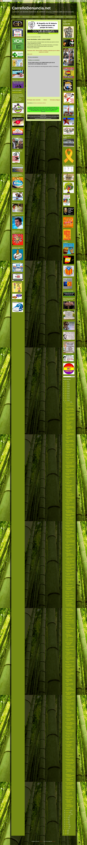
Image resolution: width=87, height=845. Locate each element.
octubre (67, 812)
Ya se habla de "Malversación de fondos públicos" (69, 805)
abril (66, 822)
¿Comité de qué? (68, 585)
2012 (66, 395)
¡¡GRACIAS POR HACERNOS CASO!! (70, 449)
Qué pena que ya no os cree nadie (69, 486)
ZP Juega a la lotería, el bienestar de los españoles (69, 715)
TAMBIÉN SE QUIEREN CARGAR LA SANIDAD (69, 775)
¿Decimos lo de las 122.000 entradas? (69, 760)
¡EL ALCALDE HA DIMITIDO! (68, 452)
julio (66, 817)
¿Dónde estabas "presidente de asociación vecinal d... (69, 771)
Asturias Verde (35, 16)
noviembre (68, 810)
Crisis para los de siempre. (68, 613)
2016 (66, 388)
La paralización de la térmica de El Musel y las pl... (69, 507)
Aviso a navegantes (69, 602)
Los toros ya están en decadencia (69, 568)
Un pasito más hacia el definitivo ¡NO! (70, 559)
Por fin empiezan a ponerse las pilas (69, 520)
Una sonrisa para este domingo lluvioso (69, 763)
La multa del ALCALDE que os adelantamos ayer (70, 541)
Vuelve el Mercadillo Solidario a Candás (69, 409)
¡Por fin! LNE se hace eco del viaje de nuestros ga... (69, 470)
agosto (67, 815)
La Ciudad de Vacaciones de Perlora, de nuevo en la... (69, 689)
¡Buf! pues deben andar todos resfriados (68, 643)
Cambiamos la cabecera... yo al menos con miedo (69, 707)
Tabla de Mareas (25, 16)
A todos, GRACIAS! (69, 639)
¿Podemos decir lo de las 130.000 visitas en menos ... (69, 580)
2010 (66, 398)
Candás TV (50, 16)
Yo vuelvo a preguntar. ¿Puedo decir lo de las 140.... (70, 415)
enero (67, 828)
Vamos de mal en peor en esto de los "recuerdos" (70, 697)
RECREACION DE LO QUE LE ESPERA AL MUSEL (70, 466)
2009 (66, 400)
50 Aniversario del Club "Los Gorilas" (69, 797)
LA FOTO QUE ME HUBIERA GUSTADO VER (69, 779)
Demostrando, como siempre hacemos (69, 620)
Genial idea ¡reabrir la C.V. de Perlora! (69, 577)
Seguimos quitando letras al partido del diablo (69, 441)
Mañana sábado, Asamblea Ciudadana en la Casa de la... (69, 801)
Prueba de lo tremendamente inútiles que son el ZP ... (69, 555)
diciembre (68, 402)
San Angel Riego (68, 480)
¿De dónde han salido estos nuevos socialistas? (69, 588)
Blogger (53, 841)
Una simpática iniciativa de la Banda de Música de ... (70, 605)
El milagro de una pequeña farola (69, 754)
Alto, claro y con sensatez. (68, 736)
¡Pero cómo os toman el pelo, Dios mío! (69, 455)
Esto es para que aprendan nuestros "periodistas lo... (69, 494)
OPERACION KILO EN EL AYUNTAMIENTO (70, 498)
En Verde (43, 16)
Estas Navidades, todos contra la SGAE (68, 680)
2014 (66, 391)
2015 (66, 390)
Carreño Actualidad (59, 16)
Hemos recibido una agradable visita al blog (69, 434)
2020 (66, 381)
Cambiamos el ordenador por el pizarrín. (69, 653)
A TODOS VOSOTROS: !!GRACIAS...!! (68, 711)
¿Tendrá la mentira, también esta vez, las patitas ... (69, 631)
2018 (66, 384)
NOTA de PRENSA (69, 640)
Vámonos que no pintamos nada (68, 733)
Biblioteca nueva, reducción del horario (68, 794)
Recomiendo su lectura (68, 548)
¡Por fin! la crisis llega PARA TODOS (69, 571)
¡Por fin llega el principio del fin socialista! (68, 745)
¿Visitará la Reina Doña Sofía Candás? (69, 423)
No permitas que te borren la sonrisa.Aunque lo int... (69, 405)
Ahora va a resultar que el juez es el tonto (69, 684)
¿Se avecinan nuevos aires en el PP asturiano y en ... (69, 462)
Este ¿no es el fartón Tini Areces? (69, 701)
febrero (67, 826)
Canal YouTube (69, 16)
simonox (41, 841)
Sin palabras (68, 625)
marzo (67, 824)
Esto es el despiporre (69, 598)
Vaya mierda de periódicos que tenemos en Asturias (70, 511)
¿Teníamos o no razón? (68, 438)
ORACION (67, 808)
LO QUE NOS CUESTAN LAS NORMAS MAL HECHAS (68, 427)
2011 (66, 397)
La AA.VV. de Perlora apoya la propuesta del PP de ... (69, 536)
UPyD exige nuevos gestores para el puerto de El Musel (69, 787)
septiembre (68, 814)
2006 (66, 833)
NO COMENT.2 (68, 664)
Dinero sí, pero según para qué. (69, 431)
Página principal (16, 16)
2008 (66, 830)
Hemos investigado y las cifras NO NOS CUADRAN (69, 674)
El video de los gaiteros (68, 483)
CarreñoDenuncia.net (31, 8)
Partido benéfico (68, 655)
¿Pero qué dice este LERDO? (69, 791)
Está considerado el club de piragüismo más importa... (69, 783)
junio (67, 819)
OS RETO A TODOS (17, 92)
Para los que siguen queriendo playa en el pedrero (69, 719)
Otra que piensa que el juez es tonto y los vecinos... (70, 658)
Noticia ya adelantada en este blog (69, 565)
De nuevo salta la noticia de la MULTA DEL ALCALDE (69, 723)
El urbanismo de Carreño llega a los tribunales (69, 532)
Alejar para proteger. (69, 444)
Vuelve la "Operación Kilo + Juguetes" (69, 518)
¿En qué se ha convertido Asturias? (70, 628)
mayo (67, 821)
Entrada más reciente (33, 100)
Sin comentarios (68, 600)
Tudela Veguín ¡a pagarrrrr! (68, 551)
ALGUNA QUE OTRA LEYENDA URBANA (69, 731)
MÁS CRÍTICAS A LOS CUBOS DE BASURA (70, 693)
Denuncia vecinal (68, 539)
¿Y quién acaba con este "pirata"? (69, 742)
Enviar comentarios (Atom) (40, 103)
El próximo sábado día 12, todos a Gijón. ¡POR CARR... (70, 670)
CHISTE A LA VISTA (69, 460)
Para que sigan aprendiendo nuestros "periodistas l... (68, 490)
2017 (66, 386)
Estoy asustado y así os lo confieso (69, 618)
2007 (66, 831)
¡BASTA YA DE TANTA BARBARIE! (69, 515)
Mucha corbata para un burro (69, 757)
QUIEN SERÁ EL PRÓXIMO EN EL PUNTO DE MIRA (69, 609)
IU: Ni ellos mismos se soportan (69, 574)
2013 (66, 393)
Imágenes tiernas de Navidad (69, 477)
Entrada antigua (55, 100)
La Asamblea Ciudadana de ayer (69, 765)
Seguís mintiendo (68, 615)
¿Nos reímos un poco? (70, 767)
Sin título (67, 479)
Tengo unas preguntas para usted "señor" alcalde (70, 419)
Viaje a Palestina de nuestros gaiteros (69, 529)
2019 (66, 383)
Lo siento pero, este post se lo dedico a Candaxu (69, 704)
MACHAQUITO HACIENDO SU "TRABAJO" (69, 727)
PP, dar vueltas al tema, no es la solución (68, 501)
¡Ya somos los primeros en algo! (69, 749)
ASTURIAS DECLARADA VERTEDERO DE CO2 (69, 636)
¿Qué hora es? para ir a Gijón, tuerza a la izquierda (69, 562)
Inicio (45, 100)
